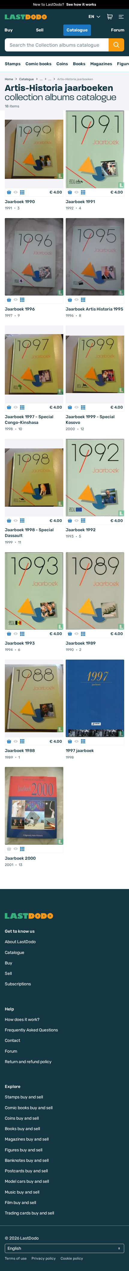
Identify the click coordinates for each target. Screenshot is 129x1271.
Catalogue (77, 30)
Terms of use (16, 1258)
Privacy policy (44, 1258)
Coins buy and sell (22, 1118)
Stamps (13, 63)
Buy (8, 30)
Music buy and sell (22, 1192)
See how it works (81, 4)
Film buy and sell (20, 1202)
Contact (12, 1040)
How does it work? (22, 1019)
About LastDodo (20, 941)
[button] (109, 16)
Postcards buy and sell (26, 1170)
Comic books (39, 63)
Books (79, 63)
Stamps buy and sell (24, 1097)
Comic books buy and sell (28, 1107)
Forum (117, 30)
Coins (62, 63)
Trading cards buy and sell (29, 1213)
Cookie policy (72, 1258)
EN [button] (91, 16)
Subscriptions (18, 984)
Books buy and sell (22, 1128)
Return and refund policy (28, 1061)
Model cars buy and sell (27, 1181)
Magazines (101, 63)
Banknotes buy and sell (27, 1160)
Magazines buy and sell (27, 1139)
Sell (40, 30)
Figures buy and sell (23, 1150)
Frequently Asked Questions (31, 1030)
